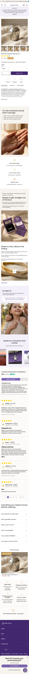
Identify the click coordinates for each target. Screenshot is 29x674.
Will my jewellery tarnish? (8, 519)
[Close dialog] (27, 657)
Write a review (11, 379)
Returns (25, 653)
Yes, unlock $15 (14, 666)
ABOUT (3, 639)
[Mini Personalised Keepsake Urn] (14, 562)
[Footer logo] (6, 623)
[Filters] (22, 379)
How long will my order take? (9, 514)
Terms (20, 653)
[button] (5, 56)
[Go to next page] (24, 497)
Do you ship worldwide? (8, 536)
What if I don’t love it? (7, 525)
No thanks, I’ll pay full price (14, 669)
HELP (2, 634)
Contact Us (4, 644)
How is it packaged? (7, 530)
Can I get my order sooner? (9, 541)
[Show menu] (1, 5)
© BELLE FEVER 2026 (5, 653)
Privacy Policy (15, 653)
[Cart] (26, 5)
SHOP (2, 629)
